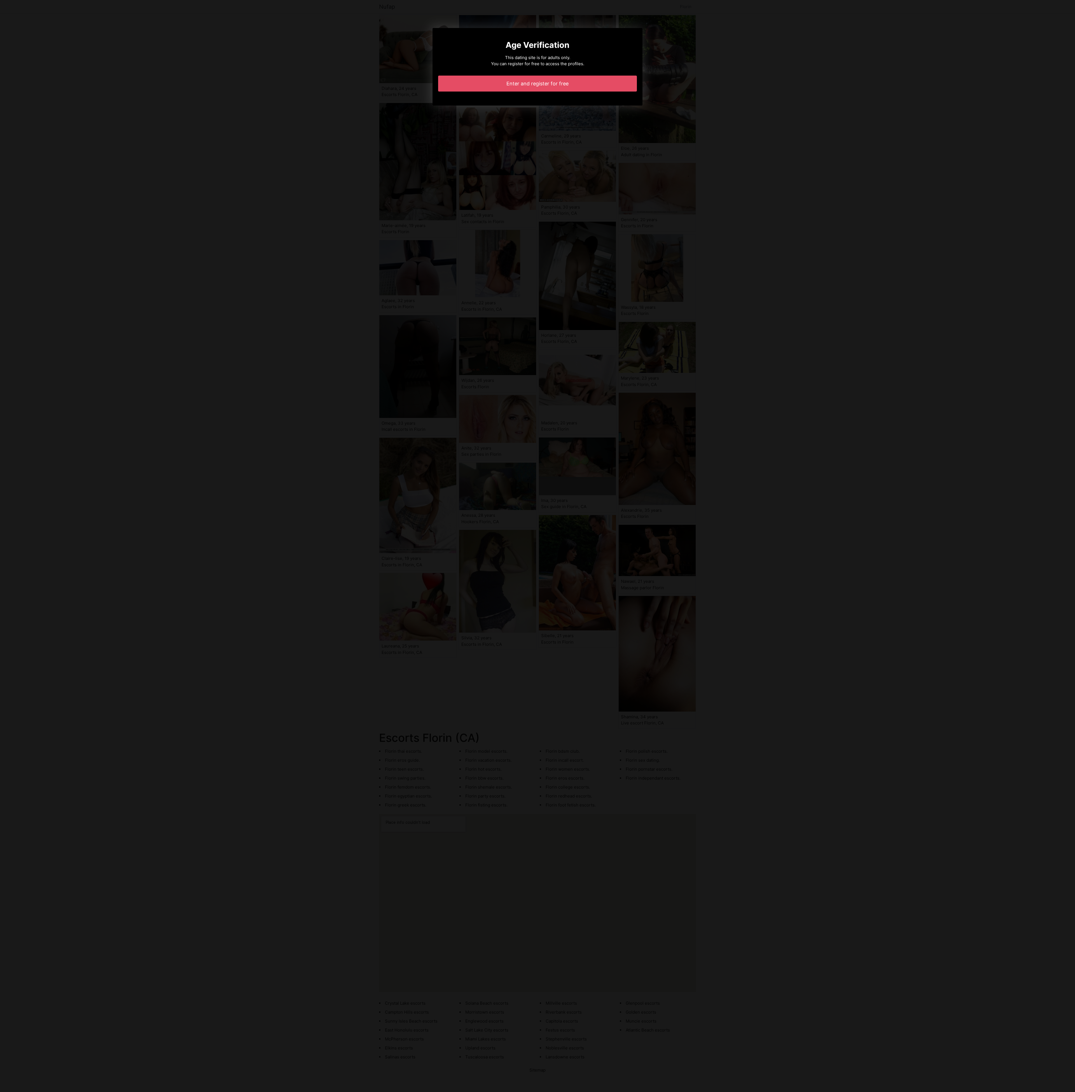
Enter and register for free (537, 83)
